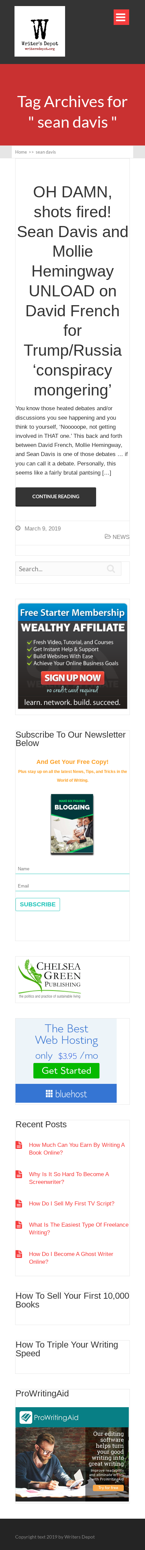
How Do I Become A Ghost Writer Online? (71, 1258)
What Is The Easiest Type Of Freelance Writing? (78, 1229)
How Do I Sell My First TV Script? (71, 1203)
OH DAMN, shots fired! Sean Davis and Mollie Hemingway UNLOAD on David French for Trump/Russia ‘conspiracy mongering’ (72, 291)
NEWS (121, 537)
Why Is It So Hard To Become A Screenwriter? (69, 1178)
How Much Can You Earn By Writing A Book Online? (76, 1149)
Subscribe (38, 904)
